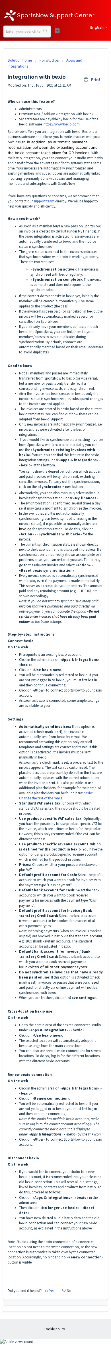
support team (44, 201)
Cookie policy (54, 1329)
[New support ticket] (56, 31)
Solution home (20, 60)
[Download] (45, 689)
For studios (49, 60)
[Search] (45, 31)
